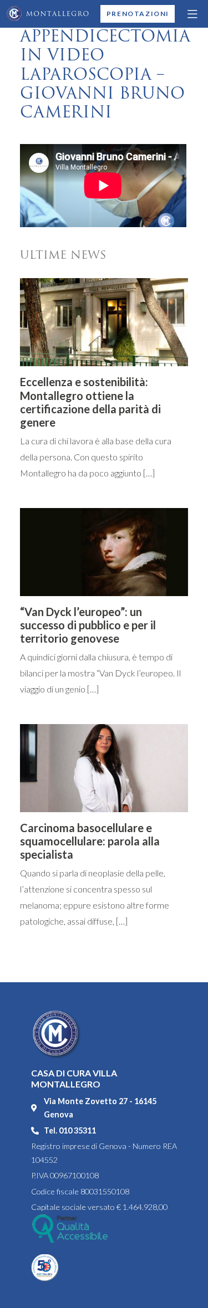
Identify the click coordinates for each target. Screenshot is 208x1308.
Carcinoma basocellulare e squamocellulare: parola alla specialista (90, 841)
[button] (193, 14)
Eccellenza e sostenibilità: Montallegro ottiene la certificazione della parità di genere (90, 402)
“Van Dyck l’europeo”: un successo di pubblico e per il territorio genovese (88, 625)
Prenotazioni (137, 13)
